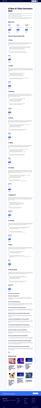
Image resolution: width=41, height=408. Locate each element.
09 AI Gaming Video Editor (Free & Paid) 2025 (20, 366)
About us (25, 400)
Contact (25, 401)
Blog (17, 403)
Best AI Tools (18, 402)
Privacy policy (25, 402)
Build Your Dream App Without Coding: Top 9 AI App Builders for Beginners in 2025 (20, 380)
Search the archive (34, 402)
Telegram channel (33, 400)
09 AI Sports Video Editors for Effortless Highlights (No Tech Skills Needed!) (29, 366)
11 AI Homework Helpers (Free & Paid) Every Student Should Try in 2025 (12, 367)
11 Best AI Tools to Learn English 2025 (29, 381)
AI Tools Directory (18, 400)
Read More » (10, 370)
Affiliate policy (25, 403)
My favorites (33, 401)
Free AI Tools (18, 401)
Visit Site (10, 59)
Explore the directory (35, 393)
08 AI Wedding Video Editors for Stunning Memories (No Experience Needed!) (11, 382)
